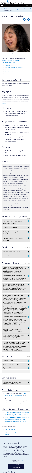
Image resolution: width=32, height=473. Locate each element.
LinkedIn (7, 70)
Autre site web (9, 74)
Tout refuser (16, 464)
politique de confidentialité (15, 471)
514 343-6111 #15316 (8, 62)
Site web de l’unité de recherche (14, 67)
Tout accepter (16, 467)
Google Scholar (9, 72)
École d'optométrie (17, 3)
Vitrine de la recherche (11, 429)
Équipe (12, 9)
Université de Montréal (4, 2)
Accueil (3, 9)
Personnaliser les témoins (17, 460)
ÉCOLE (7, 9)
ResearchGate (9, 65)
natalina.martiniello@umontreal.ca (11, 60)
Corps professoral (20, 9)
